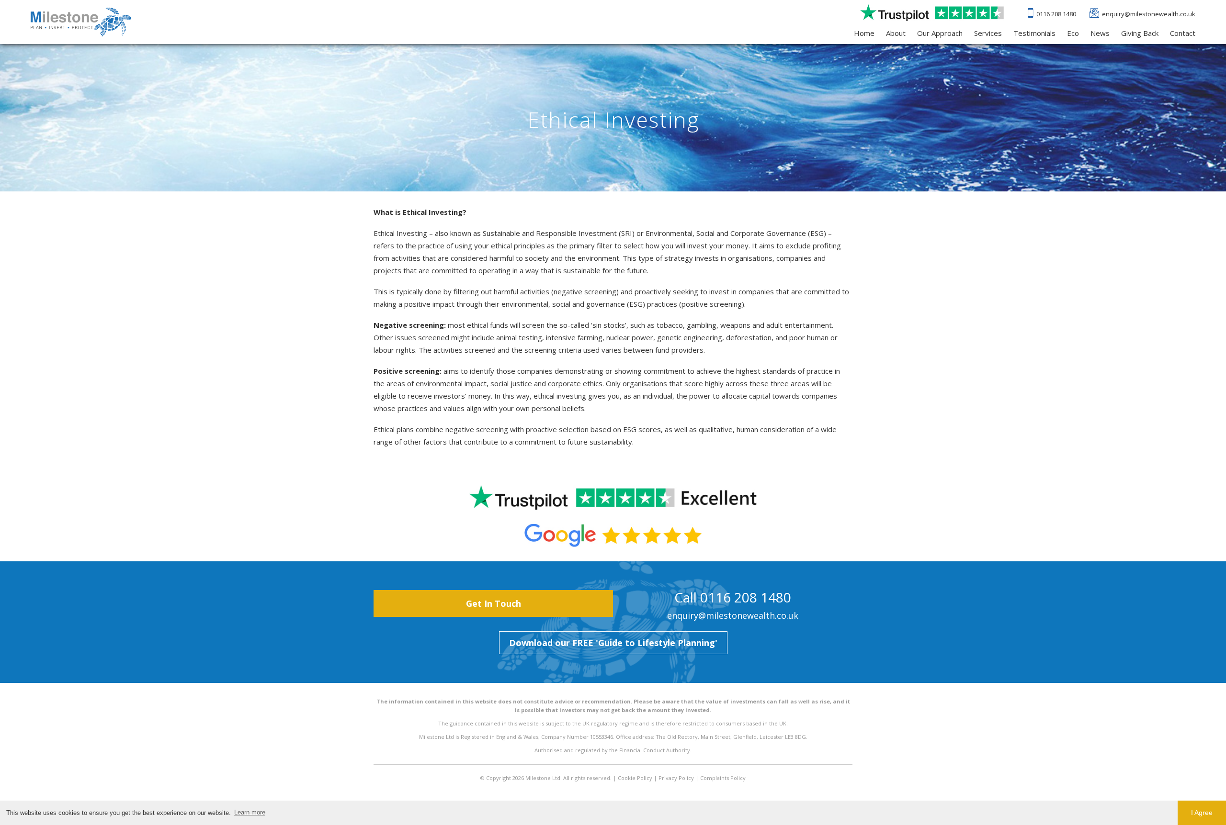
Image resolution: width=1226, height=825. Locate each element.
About (896, 33)
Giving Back (1139, 33)
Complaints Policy (723, 777)
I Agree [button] (1202, 812)
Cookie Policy (635, 777)
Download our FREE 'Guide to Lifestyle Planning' (613, 642)
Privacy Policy (676, 777)
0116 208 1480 (1056, 14)
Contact (1182, 33)
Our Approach (940, 33)
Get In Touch (493, 603)
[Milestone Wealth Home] (81, 22)
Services (988, 33)
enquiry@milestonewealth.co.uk (1148, 14)
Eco (1073, 33)
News (1100, 33)
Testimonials (1034, 33)
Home (864, 33)
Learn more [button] (249, 812)
